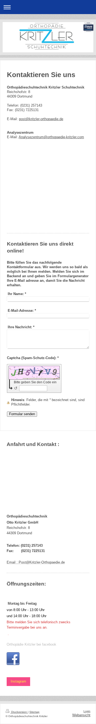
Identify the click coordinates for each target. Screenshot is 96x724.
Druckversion (19, 711)
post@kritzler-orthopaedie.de (41, 119)
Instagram (18, 681)
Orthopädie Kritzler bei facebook (31, 644)
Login (86, 711)
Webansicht (81, 715)
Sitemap (34, 711)
